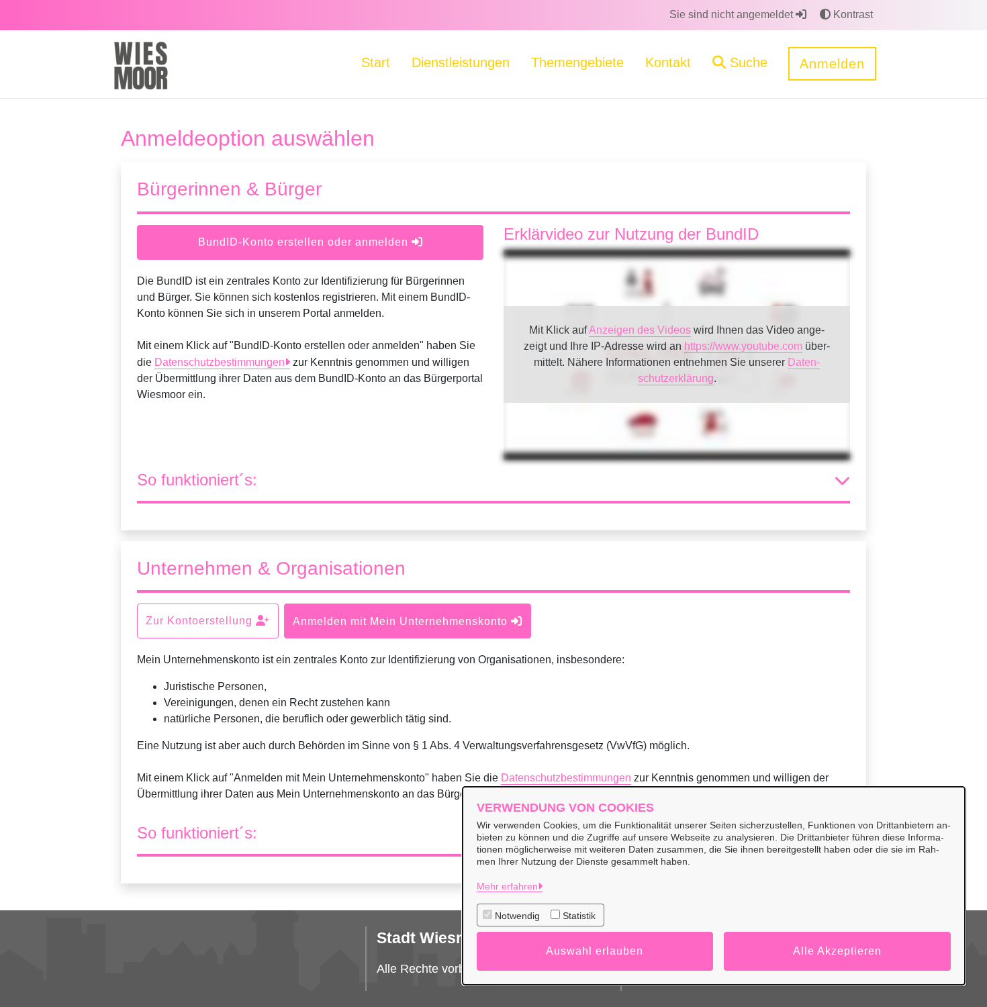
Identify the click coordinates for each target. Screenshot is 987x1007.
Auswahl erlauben (594, 951)
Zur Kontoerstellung (201, 620)
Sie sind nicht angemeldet (732, 14)
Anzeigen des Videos (640, 330)
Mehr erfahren (507, 886)
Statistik (579, 915)
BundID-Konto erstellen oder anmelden (305, 242)
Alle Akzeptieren (837, 951)
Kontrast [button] (852, 14)
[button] (740, 64)
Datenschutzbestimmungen (219, 362)
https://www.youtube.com (743, 346)
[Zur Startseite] (141, 63)
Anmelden (832, 63)
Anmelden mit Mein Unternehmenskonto (402, 621)
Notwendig (517, 915)
